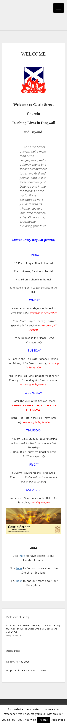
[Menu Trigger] (58, 8)
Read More (57, 719)
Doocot (10, 661)
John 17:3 (11, 632)
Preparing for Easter (17, 670)
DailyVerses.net (14, 635)
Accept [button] (43, 719)
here (22, 555)
